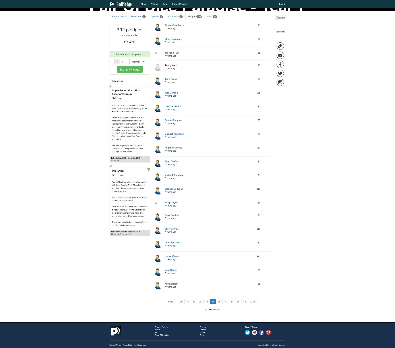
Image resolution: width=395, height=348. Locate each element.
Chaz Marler (161, 20)
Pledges (194, 16)
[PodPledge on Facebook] (261, 332)
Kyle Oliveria (171, 92)
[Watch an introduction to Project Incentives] (124, 81)
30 (187, 301)
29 (181, 301)
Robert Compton (173, 120)
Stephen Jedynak (174, 188)
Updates (156, 16)
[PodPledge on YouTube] (254, 332)
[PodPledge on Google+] (268, 332)
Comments (175, 16)
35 (219, 301)
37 (232, 301)
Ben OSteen (171, 269)
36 (225, 301)
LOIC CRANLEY (173, 106)
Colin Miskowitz (173, 242)
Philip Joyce (171, 202)
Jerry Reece (171, 78)
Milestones (138, 16)
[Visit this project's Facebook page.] (280, 64)
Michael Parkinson (174, 133)
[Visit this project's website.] (280, 45)
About (144, 3)
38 (238, 301)
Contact (203, 329)
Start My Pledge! (129, 69)
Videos (154, 3)
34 (213, 301)
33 (206, 301)
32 (200, 301)
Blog (164, 3)
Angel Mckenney (173, 147)
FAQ (156, 332)
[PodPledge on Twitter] (247, 332)
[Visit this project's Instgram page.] (280, 81)
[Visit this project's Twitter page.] (280, 73)
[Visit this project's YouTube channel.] (280, 54)
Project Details (119, 16)
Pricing (203, 327)
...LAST (253, 301)
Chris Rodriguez (173, 38)
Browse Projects (179, 3)
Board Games (239, 20)
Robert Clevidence (174, 25)
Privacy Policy (127, 345)
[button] (148, 169)
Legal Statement (140, 345)
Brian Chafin (171, 161)
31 (194, 301)
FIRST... (172, 301)
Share (282, 17)
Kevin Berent (171, 283)
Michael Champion (174, 175)
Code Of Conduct (162, 335)
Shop (211, 16)
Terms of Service (115, 345)
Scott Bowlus (172, 228)
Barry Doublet (172, 215)
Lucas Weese (172, 256)
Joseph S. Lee (172, 52)
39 (244, 301)
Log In (282, 3)
